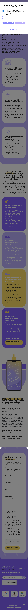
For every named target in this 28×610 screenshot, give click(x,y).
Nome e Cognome (11, 476)
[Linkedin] (22, 569)
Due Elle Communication (17, 604)
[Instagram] (25, 569)
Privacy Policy (10, 607)
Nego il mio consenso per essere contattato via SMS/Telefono (14, 516)
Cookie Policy (18, 607)
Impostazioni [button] (14, 29)
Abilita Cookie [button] (20, 23)
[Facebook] (20, 569)
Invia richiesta (12, 548)
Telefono (8, 482)
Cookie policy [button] (5, 16)
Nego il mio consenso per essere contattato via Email (15, 524)
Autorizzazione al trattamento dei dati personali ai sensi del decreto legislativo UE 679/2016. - (13, 532)
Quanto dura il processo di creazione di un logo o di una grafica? (12, 410)
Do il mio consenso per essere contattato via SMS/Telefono (13, 511)
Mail (6, 489)
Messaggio (8, 496)
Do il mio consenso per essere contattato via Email (15, 521)
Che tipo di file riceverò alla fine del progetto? (11, 431)
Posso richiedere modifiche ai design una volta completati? (12, 437)
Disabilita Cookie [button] (8, 23)
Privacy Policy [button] (6, 19)
